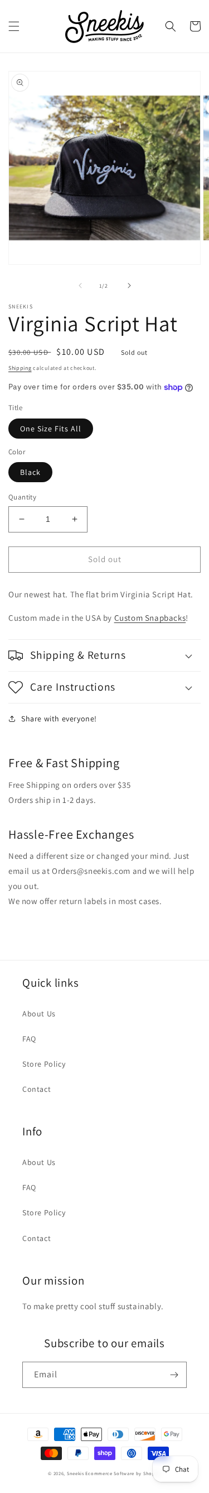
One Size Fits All (50, 429)
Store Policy (43, 1064)
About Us (39, 1014)
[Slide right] (129, 285)
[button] (14, 26)
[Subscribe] (174, 1375)
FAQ (29, 1039)
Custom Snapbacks (150, 617)
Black (30, 472)
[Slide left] (80, 285)
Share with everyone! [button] (59, 719)
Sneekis (75, 1473)
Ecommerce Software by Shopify (123, 1473)
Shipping (20, 368)
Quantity (22, 497)
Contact (36, 1089)
